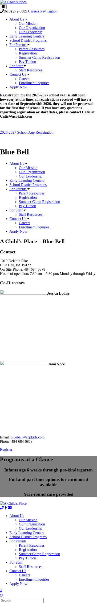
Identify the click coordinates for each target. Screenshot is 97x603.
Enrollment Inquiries (34, 83)
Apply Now (18, 87)
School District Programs (28, 40)
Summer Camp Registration (39, 57)
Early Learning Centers (26, 36)
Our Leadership (30, 32)
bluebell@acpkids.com (27, 437)
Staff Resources (30, 70)
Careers (33, 11)
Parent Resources (31, 49)
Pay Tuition (48, 11)
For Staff (16, 66)
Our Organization (32, 28)
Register (6, 449)
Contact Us (18, 74)
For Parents (18, 45)
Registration (28, 53)
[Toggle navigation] (3, 6)
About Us (17, 19)
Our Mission (28, 23)
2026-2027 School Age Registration (26, 132)
